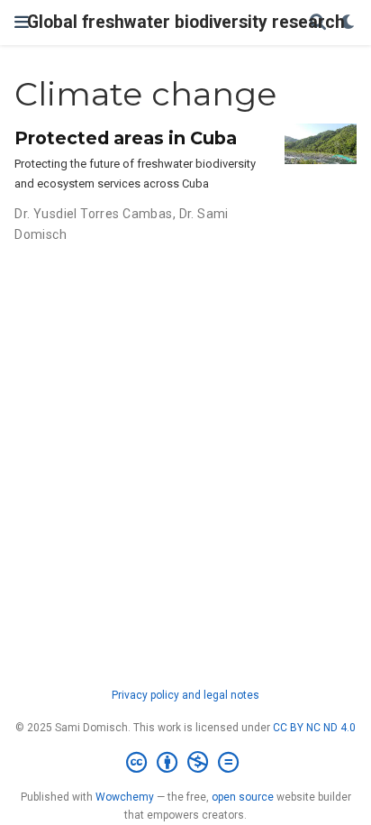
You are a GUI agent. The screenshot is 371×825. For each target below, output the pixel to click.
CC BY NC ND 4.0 (314, 727)
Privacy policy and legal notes (185, 695)
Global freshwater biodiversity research (186, 22)
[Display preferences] (348, 23)
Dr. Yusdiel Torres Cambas (93, 213)
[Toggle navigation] (21, 22)
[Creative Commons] (186, 763)
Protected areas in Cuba (125, 138)
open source (243, 797)
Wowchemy (124, 797)
